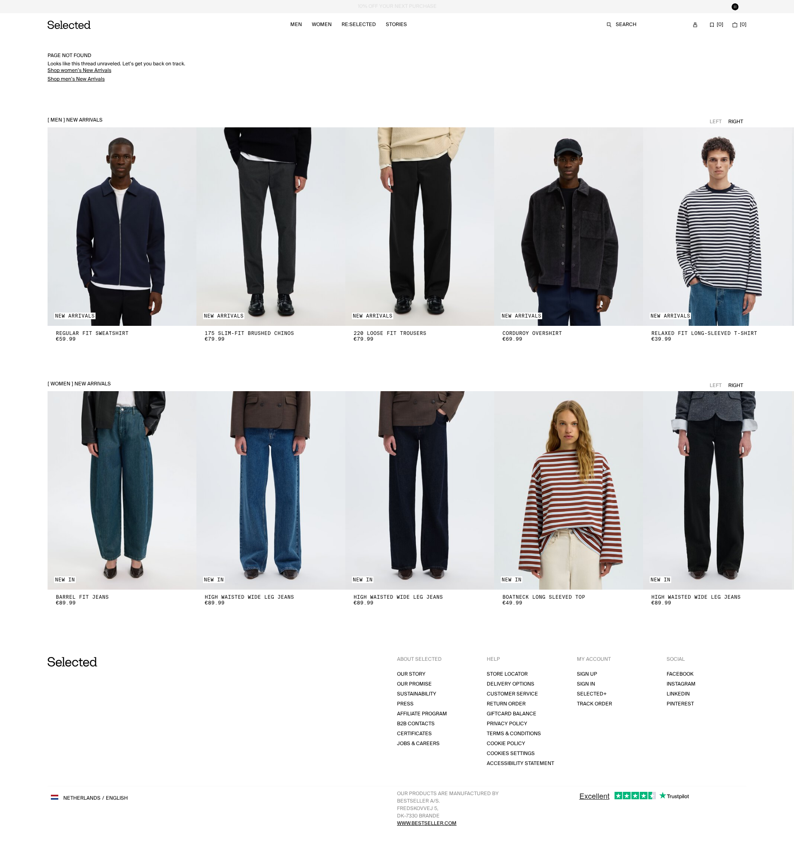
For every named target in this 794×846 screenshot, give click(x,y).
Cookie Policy (506, 743)
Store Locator (507, 674)
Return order (506, 704)
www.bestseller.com (427, 823)
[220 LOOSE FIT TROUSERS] (419, 226)
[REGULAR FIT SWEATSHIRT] (122, 226)
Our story (411, 674)
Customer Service (512, 694)
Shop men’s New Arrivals (76, 79)
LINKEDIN (678, 694)
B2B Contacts (416, 723)
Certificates (414, 733)
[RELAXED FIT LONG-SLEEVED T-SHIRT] (717, 226)
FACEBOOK (680, 674)
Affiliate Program (422, 714)
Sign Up (587, 674)
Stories (396, 24)
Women (322, 24)
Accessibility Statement (520, 763)
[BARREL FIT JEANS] (122, 490)
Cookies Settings (511, 753)
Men (296, 24)
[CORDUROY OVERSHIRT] (568, 226)
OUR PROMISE (414, 684)
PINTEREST (680, 704)
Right (735, 121)
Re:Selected (359, 24)
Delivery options (510, 684)
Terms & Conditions (514, 733)
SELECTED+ (592, 694)
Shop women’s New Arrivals (79, 70)
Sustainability (416, 694)
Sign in (586, 684)
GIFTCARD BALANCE (511, 714)
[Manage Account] (695, 25)
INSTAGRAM (681, 684)
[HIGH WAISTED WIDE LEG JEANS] (270, 490)
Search (626, 24)
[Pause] (735, 7)
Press (405, 704)
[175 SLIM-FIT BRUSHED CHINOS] (270, 226)
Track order (594, 704)
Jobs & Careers (418, 743)
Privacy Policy (507, 723)
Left (716, 121)
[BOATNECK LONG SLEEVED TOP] (568, 490)
